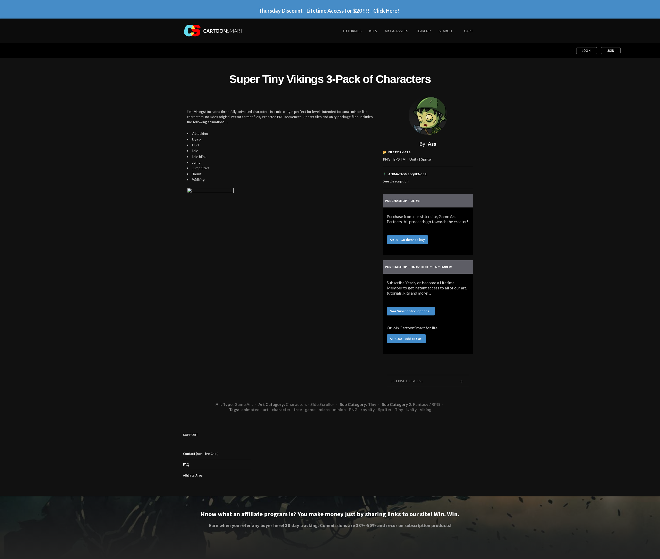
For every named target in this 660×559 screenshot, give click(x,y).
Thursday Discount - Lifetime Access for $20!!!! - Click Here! (329, 8)
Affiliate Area (193, 475)
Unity (411, 409)
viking (425, 409)
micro (324, 409)
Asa (432, 144)
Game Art (243, 404)
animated (250, 409)
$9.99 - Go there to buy (407, 239)
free (298, 409)
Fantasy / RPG (426, 404)
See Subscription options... (411, 311)
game (310, 409)
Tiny (372, 404)
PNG (353, 409)
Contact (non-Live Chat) (201, 453)
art (266, 409)
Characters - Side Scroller (310, 404)
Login (587, 50)
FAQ (186, 464)
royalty (368, 409)
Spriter (385, 409)
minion (339, 409)
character (281, 409)
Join (611, 50)
